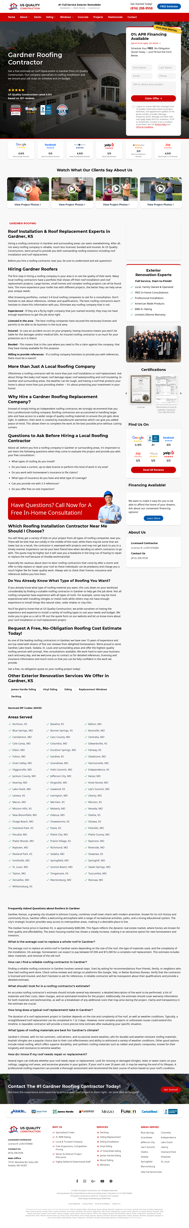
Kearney (149, 1211)
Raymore (93, 1216)
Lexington (66, 1213)
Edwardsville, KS (97, 743)
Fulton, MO (18, 756)
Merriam (83, 1213)
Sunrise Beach (56, 1218)
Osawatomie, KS (59, 821)
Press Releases (74, 1204)
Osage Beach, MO (22, 821)
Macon (77, 1213)
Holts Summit (105, 1211)
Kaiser (144, 1211)
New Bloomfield (120, 1213)
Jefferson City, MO (60, 776)
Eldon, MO (18, 750)
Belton (85, 1209)
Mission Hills (97, 1213)
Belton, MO (95, 724)
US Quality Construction (87, 1190)
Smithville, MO (21, 860)
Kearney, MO (19, 782)
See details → (155, 43)
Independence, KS (98, 769)
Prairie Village (84, 1216)
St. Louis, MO (20, 867)
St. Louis (165, 1161)
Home (11, 17)
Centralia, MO (96, 737)
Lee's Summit (148, 1147)
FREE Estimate (169, 6)
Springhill (158, 1216)
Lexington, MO (59, 795)
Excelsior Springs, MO (63, 750)
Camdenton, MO (22, 737)
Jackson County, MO (24, 776)
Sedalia (144, 1156)
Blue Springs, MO (22, 730)
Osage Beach (141, 1213)
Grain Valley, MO (22, 763)
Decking (16, 696)
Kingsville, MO (58, 782)
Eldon (27, 1211)
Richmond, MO (59, 847)
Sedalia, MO (57, 854)
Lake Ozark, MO (21, 789)
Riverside (114, 1216)
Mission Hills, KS (22, 808)
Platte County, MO (99, 834)
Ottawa (158, 1213)
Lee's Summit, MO (98, 789)
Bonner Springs (102, 1209)
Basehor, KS (57, 724)
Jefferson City (148, 1142)
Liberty (164, 1147)
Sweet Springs (66, 1218)
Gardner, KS (57, 756)
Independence (168, 1137)
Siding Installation (109, 1141)
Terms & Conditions (144, 127)
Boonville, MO (96, 730)
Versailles (97, 1218)
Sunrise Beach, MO (61, 867)
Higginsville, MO (22, 769)
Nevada (111, 1213)
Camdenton (119, 1209)
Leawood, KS (57, 789)
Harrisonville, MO (98, 763)
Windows (65, 17)
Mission (89, 1213)
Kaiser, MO (94, 776)
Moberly (105, 1213)
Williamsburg (123, 1218)
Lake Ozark (167, 1142)
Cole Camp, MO (21, 743)
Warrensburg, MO (60, 880)
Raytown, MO (20, 847)
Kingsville (156, 1211)
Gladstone (62, 1211)
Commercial (93, 7)
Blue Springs (147, 1132)
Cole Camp (142, 1209)
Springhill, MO (96, 860)
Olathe (144, 1151)
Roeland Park (122, 1216)
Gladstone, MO (97, 756)
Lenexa (59, 1213)
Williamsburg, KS (22, 886)
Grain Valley (71, 1211)
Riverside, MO (96, 847)
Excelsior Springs (36, 1211)
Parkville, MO (96, 828)
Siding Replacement (110, 1137)
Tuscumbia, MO (97, 873)
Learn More (153, 518)
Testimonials (115, 17)
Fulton (50, 1211)
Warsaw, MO (95, 880)
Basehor (79, 1209)
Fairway (44, 1211)
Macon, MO (19, 802)
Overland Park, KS (22, 828)
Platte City (56, 1216)
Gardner (55, 1211)
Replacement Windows (93, 689)
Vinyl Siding (50, 689)
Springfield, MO (59, 860)
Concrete (83, 17)
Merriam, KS (57, 802)
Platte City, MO (59, 834)
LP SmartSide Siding (110, 1150)
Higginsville (97, 1211)
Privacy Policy (160, 124)
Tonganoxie (81, 1218)
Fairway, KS (94, 750)
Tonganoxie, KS (59, 873)
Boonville (111, 1209)
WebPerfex (106, 1198)
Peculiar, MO (19, 834)
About (23, 17)
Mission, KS (95, 802)
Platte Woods (74, 1216)
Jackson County (126, 1211)
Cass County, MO (60, 737)
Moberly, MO (57, 808)
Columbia (166, 1132)
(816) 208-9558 (141, 8)
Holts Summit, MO (61, 769)
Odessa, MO (57, 815)
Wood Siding (106, 1160)
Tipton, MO (19, 873)
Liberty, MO (95, 795)
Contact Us (116, 1204)
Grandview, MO (59, 763)
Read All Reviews (153, 469)
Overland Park (168, 1151)
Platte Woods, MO (23, 841)
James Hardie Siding (23, 689)
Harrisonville (88, 1211)
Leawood (44, 1213)
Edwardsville (158, 1209)
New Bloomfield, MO (24, 815)
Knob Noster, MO (98, 782)
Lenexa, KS (18, 795)
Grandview (146, 1137)
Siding (49, 17)
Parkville (43, 1216)
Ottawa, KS (94, 821)
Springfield (146, 1161)
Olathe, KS (94, 815)
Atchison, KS (19, 724)
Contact (132, 17)
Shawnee (165, 1156)
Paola (37, 1216)
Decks (37, 17)
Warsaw (113, 1218)
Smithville (143, 1216)
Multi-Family (79, 7)
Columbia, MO (58, 743)
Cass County (127, 1209)
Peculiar (49, 1216)
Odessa (128, 1213)
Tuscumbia (89, 1218)
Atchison (73, 1209)
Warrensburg (148, 1166)
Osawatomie (151, 1213)
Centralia (135, 1209)
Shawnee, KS (95, 854)
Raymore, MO (96, 841)
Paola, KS (55, 828)
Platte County (64, 1216)
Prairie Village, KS (60, 841)
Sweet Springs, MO (99, 867)
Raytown (100, 1216)
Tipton (74, 1218)
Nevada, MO (95, 808)
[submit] (153, 98)
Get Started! (171, 1089)
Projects (98, 17)
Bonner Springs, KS (61, 730)
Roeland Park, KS (22, 854)
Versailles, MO (20, 880)
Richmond (106, 1216)
